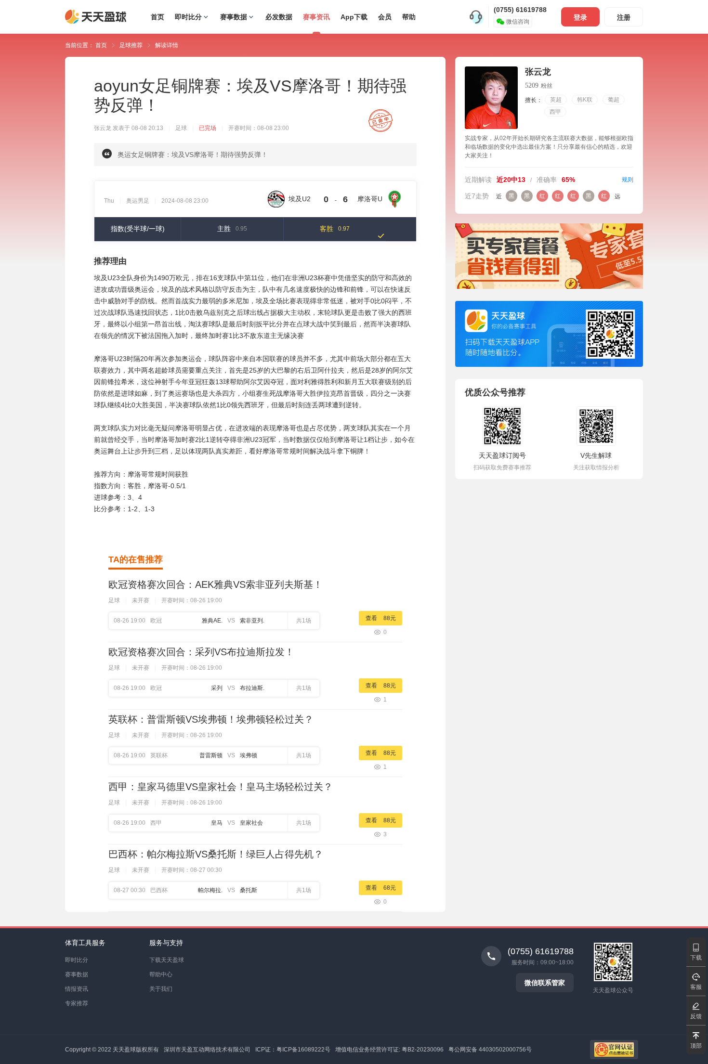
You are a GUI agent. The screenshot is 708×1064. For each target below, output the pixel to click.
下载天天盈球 (166, 960)
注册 (623, 17)
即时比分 (188, 17)
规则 (627, 179)
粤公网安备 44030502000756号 (490, 1049)
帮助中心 (160, 974)
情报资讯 (76, 989)
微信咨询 (517, 21)
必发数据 (278, 17)
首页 (157, 17)
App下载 (354, 17)
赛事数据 (233, 17)
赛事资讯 (316, 17)
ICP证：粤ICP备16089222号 (292, 1049)
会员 (385, 17)
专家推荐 (76, 1003)
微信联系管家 (544, 982)
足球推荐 (131, 45)
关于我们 (160, 989)
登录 (580, 17)
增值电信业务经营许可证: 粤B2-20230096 (389, 1049)
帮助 (409, 17)
